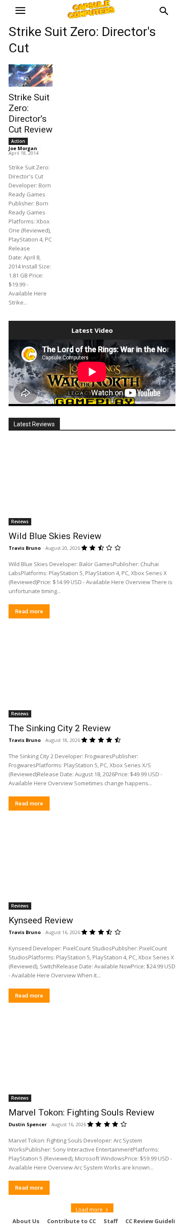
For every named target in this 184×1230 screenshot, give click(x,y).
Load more (89, 1209)
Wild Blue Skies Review (55, 536)
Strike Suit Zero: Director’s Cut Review (31, 113)
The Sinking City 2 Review (60, 728)
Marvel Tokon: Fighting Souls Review (81, 1112)
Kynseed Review (41, 920)
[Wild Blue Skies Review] (92, 483)
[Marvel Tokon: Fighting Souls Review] (92, 1060)
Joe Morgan (23, 148)
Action (18, 141)
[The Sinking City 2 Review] (92, 676)
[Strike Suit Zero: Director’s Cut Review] (31, 75)
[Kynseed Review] (92, 868)
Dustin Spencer (28, 1124)
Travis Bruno (25, 548)
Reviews (20, 522)
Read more (29, 611)
